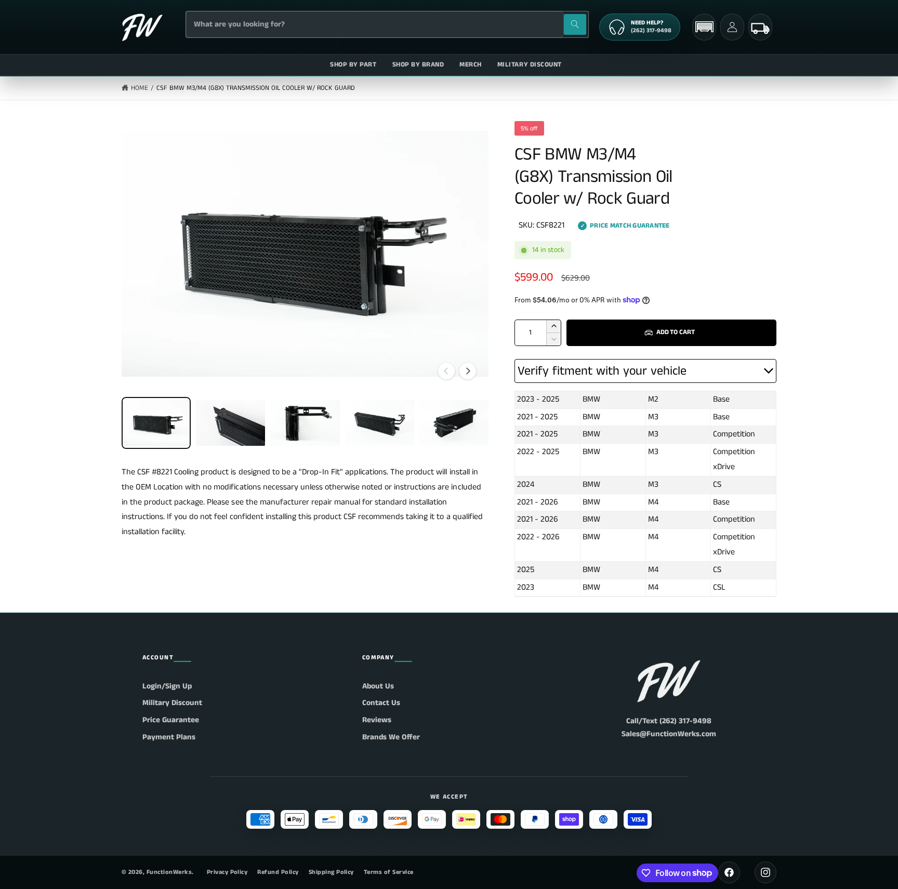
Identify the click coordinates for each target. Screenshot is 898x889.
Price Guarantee (170, 719)
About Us (378, 686)
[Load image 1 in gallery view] (156, 423)
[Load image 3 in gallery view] (304, 423)
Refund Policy (277, 872)
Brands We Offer (391, 737)
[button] (704, 27)
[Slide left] (446, 371)
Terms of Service (389, 872)
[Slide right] (467, 371)
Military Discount (172, 702)
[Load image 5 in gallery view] (453, 423)
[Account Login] (732, 27)
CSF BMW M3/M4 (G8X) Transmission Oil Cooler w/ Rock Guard (255, 88)
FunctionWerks (169, 872)
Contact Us (381, 702)
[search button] (575, 24)
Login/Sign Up (167, 686)
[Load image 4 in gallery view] (379, 423)
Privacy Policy (227, 872)
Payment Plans (168, 737)
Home (139, 88)
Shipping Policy (331, 872)
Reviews (376, 719)
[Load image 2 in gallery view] (230, 423)
